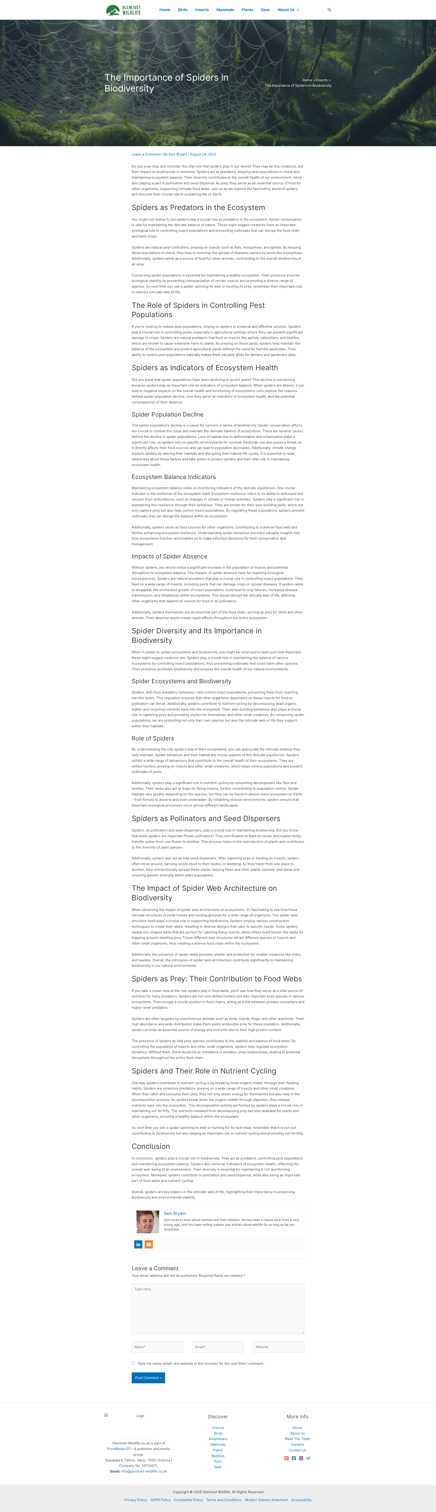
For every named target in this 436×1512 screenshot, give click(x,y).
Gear (218, 1467)
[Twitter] (308, 1458)
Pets (218, 1461)
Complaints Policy (188, 1500)
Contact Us (297, 1450)
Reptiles (218, 1456)
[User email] (149, 1244)
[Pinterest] (286, 1458)
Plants (218, 1450)
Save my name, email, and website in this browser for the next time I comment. (201, 1363)
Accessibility (301, 1500)
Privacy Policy (135, 1500)
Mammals (218, 1444)
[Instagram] (301, 1458)
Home (297, 1428)
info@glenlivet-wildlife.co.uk (144, 1471)
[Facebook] (294, 1458)
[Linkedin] (138, 1244)
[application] (297, 10)
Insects (218, 1428)
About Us (297, 1433)
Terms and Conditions (224, 1500)
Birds (218, 1433)
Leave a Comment (146, 154)
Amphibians (218, 1439)
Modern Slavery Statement (266, 1500)
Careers (297, 1444)
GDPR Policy (160, 1500)
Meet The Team (297, 1439)
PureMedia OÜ (119, 1449)
